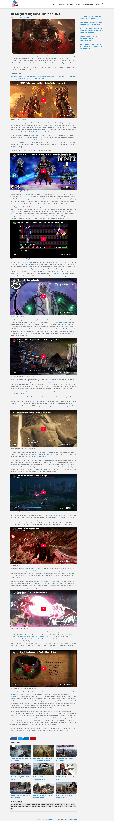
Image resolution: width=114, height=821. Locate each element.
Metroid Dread (36, 806)
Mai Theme (74, 819)
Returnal (64, 568)
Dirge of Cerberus (33, 457)
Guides (68, 804)
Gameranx (50, 819)
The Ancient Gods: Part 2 (38, 135)
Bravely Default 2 (30, 194)
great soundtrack (59, 273)
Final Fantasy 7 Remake (45, 452)
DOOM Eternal (36, 804)
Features (19, 802)
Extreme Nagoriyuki (22, 397)
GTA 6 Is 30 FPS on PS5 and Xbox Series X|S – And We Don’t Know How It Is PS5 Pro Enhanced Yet (91, 46)
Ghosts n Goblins (60, 804)
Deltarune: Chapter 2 (28, 262)
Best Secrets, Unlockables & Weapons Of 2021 (43, 76)
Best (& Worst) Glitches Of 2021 (34, 79)
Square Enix (45, 454)
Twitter (20, 739)
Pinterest (33, 739)
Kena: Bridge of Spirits (24, 806)
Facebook (13, 739)
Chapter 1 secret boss (60, 262)
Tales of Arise (50, 320)
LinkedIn (26, 739)
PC (52, 806)
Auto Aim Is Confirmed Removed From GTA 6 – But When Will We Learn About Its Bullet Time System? (91, 30)
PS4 (55, 806)
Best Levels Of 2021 (64, 76)
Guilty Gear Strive (51, 382)
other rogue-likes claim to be (33, 568)
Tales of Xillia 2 (62, 322)
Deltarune (27, 804)
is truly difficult (42, 132)
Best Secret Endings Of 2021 (19, 76)
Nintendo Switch (46, 806)
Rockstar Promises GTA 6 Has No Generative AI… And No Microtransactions (89, 38)
